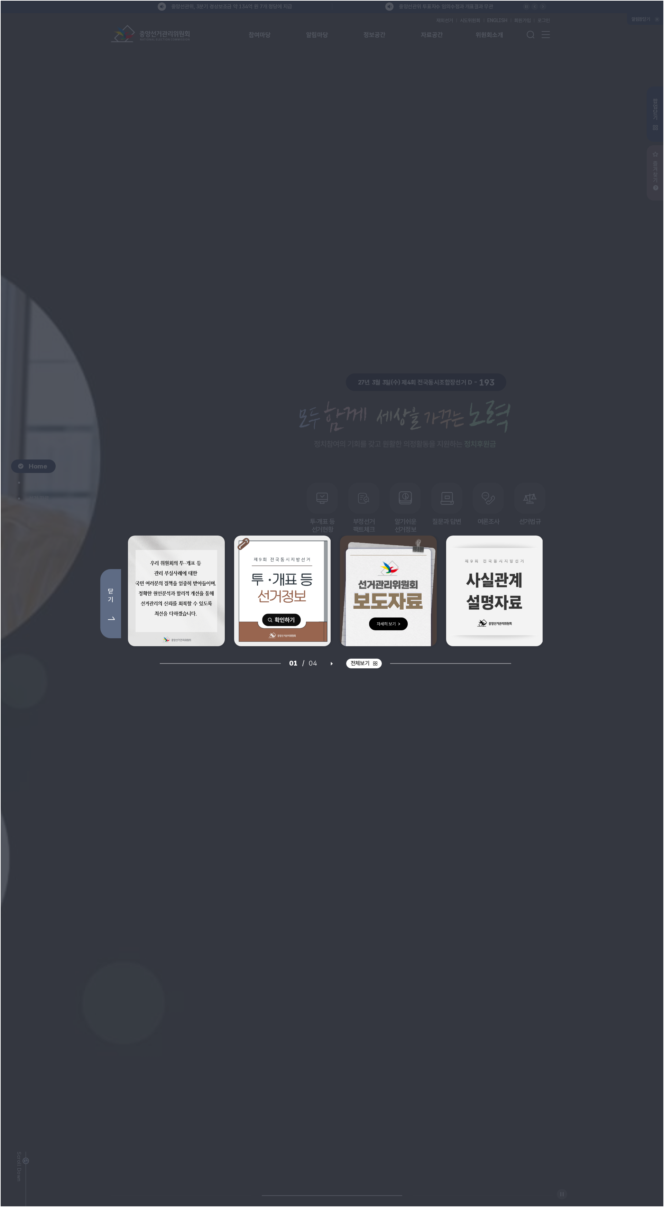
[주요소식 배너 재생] (331, 663)
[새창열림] (176, 591)
